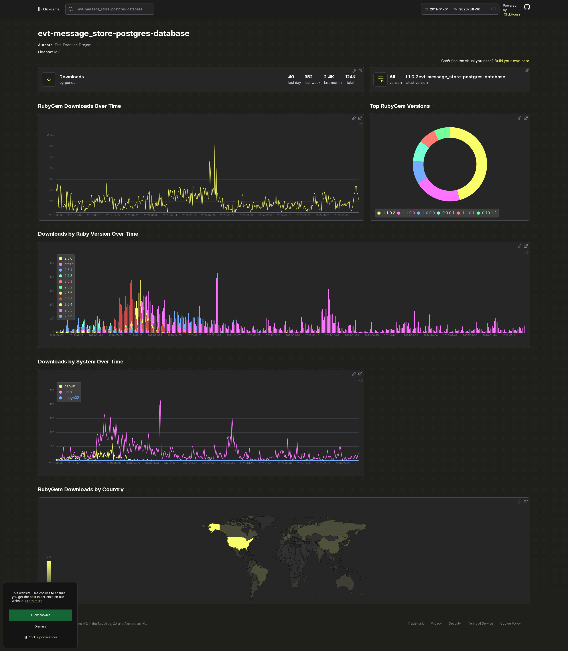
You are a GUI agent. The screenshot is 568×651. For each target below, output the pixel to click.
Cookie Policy (510, 623)
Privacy (436, 623)
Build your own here (512, 61)
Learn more (33, 601)
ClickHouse (512, 14)
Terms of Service (480, 623)
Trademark (416, 623)
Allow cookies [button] (40, 615)
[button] (40, 637)
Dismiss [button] (40, 626)
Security (455, 623)
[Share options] (354, 71)
